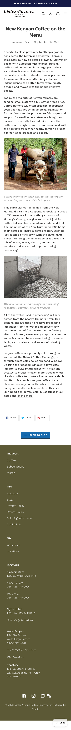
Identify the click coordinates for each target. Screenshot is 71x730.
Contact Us (14, 524)
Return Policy (15, 512)
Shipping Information (20, 518)
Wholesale (13, 545)
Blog (10, 499)
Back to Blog (38, 435)
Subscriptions (15, 466)
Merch (11, 472)
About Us (13, 493)
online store (25, 395)
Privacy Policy (15, 505)
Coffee (11, 460)
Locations (13, 551)
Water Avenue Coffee (26, 705)
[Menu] (65, 13)
